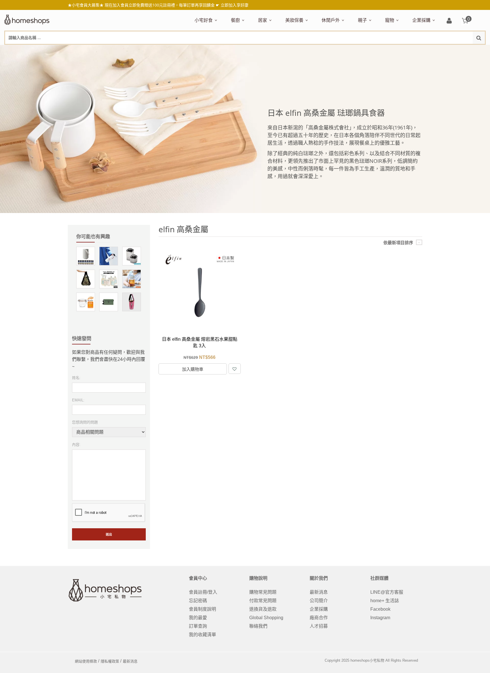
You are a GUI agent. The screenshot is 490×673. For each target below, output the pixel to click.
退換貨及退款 (262, 609)
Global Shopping (266, 617)
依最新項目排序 (398, 242)
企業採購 (421, 20)
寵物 (389, 20)
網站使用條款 (86, 661)
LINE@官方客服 (386, 592)
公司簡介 (319, 600)
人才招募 (319, 626)
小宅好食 (204, 20)
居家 (262, 20)
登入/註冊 (449, 21)
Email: (78, 400)
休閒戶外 (331, 20)
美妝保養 (294, 20)
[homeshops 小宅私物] (27, 19)
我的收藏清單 (202, 634)
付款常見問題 (262, 600)
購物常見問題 (262, 592)
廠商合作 (319, 617)
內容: (76, 444)
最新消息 (319, 592)
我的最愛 (198, 617)
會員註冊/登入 (203, 592)
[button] (234, 369)
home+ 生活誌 (384, 600)
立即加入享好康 (234, 5)
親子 (362, 20)
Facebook (380, 609)
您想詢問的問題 (85, 422)
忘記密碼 (198, 600)
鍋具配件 (238, 215)
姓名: (76, 378)
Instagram (380, 617)
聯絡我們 (258, 626)
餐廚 (235, 20)
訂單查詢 (198, 626)
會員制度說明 (202, 609)
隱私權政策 (110, 661)
